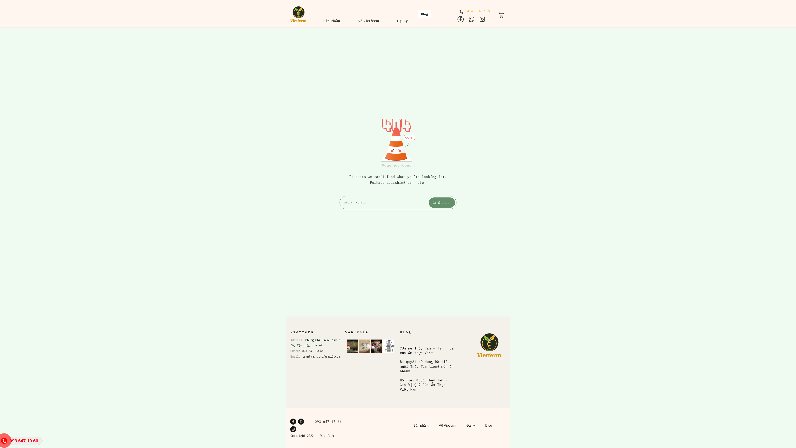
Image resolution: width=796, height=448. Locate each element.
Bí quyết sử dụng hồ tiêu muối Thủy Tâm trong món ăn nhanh (427, 366)
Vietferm (327, 436)
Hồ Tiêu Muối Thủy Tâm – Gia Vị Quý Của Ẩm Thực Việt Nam (424, 385)
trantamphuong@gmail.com (321, 356)
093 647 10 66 (313, 351)
